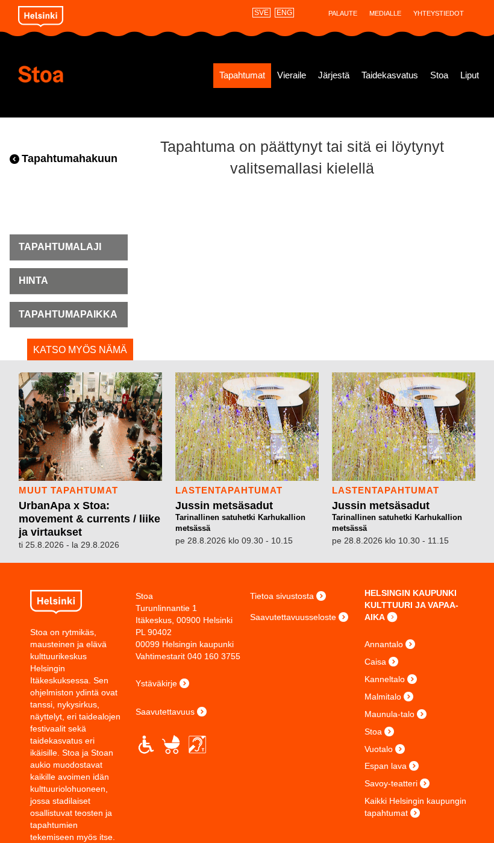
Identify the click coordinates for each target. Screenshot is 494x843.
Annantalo (383, 644)
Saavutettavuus (165, 711)
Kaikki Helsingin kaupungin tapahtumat (415, 807)
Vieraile (291, 75)
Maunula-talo (389, 714)
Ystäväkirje (156, 683)
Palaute (342, 13)
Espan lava (385, 766)
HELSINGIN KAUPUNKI (410, 593)
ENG (284, 12)
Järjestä (333, 75)
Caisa (375, 661)
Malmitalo (382, 696)
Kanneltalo (384, 679)
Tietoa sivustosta (282, 596)
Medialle (385, 13)
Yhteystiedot (438, 13)
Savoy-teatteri (390, 783)
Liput (469, 75)
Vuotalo (378, 749)
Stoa (76, 74)
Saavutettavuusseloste (293, 617)
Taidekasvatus (389, 75)
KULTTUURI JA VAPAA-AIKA (411, 611)
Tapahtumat (242, 75)
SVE (261, 12)
